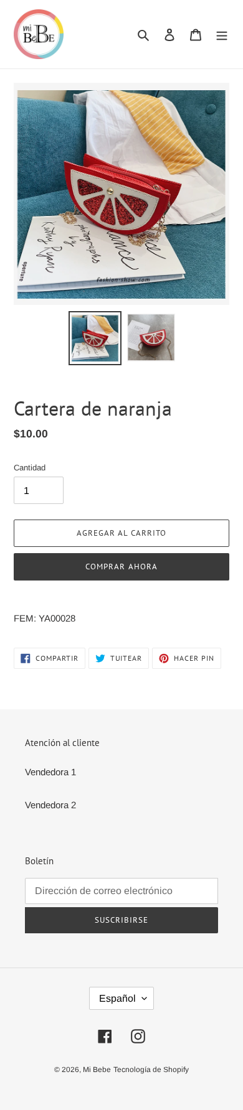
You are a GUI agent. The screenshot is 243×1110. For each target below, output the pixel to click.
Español (117, 998)
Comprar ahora (121, 566)
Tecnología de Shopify (151, 1069)
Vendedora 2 (50, 805)
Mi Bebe (97, 1069)
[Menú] (222, 34)
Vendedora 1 (50, 772)
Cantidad (29, 467)
